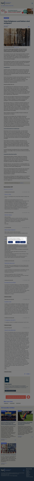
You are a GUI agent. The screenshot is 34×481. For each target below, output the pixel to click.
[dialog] (17, 240)
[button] (32, 3)
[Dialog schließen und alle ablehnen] (25, 237)
